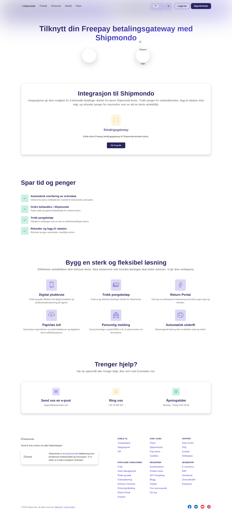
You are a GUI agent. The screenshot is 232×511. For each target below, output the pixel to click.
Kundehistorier (157, 467)
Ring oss (116, 400)
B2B (184, 471)
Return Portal (124, 492)
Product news (156, 471)
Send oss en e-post (56, 400)
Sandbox (154, 456)
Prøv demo (155, 451)
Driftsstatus (187, 456)
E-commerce (188, 467)
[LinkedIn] (196, 507)
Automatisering (125, 480)
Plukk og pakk (124, 475)
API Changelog (157, 475)
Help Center (188, 443)
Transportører (124, 443)
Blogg (152, 480)
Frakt (120, 467)
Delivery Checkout (126, 484)
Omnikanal (187, 475)
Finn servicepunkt (158, 488)
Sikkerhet (59, 507)
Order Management (127, 471)
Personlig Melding (126, 488)
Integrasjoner (124, 447)
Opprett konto (156, 447)
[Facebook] (189, 507)
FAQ (184, 447)
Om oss (153, 492)
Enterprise (187, 484)
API (119, 451)
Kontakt (185, 451)
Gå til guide (116, 145)
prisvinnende (72, 453)
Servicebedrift (188, 480)
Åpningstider (176, 400)
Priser (78, 6)
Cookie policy (69, 507)
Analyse (121, 497)
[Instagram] (209, 507)
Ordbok (153, 484)
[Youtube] (202, 507)
